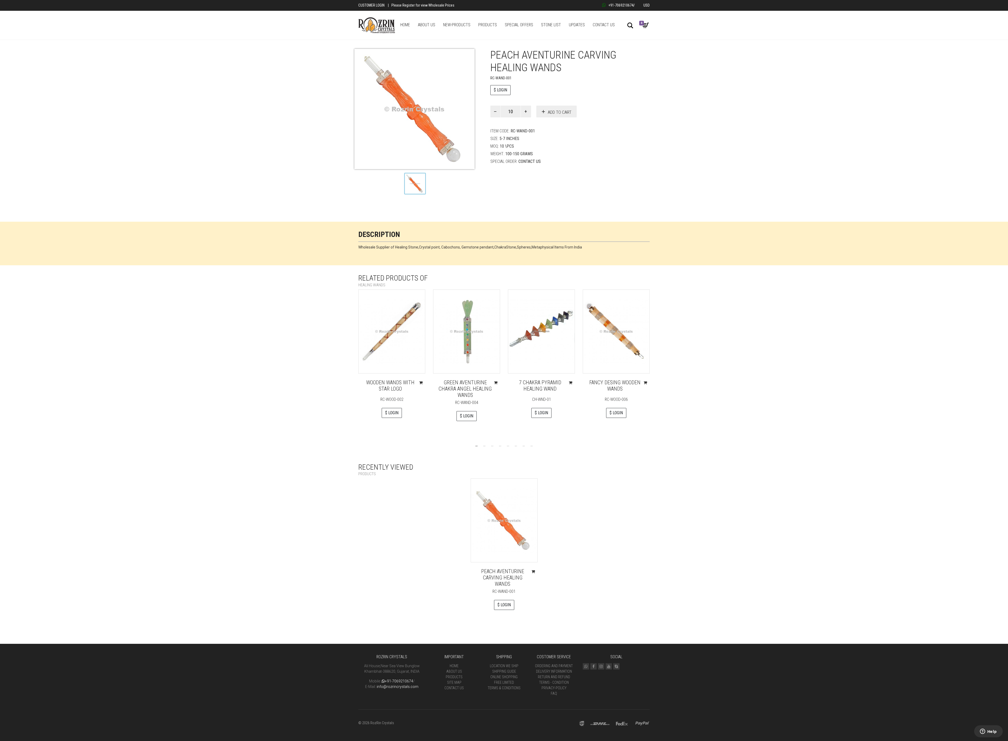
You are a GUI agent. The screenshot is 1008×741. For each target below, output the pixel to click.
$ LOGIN (500, 89)
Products (454, 677)
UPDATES (577, 24)
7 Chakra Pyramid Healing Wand (540, 385)
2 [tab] (484, 445)
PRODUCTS (487, 24)
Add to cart (559, 112)
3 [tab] (492, 445)
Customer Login (371, 5)
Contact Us (529, 161)
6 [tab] (515, 445)
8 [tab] (531, 445)
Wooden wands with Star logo (390, 385)
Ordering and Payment (554, 666)
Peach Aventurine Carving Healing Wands (502, 577)
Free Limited (504, 682)
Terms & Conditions (504, 688)
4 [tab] (500, 445)
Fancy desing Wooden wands (614, 385)
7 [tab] (523, 445)
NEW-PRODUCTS (456, 24)
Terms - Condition (554, 682)
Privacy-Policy (554, 688)
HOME (405, 24)
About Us (454, 671)
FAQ (554, 693)
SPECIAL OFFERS (519, 24)
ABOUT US (426, 24)
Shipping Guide (504, 671)
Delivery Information (554, 671)
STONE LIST (551, 24)
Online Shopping (504, 677)
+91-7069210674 (620, 5)
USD (646, 5)
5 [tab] (508, 445)
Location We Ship (504, 666)
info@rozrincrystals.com (397, 687)
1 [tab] (476, 445)
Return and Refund (554, 677)
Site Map (454, 682)
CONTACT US (604, 24)
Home (454, 666)
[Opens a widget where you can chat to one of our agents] (988, 731)
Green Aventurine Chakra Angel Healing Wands (465, 388)
